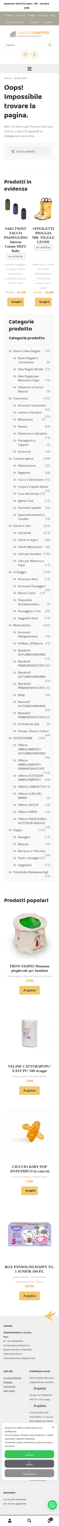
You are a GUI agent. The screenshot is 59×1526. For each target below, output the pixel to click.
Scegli (15, 302)
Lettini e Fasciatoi (30, 412)
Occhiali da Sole (28, 724)
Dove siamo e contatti (15, 22)
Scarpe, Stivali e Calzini (33, 731)
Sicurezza (24, 452)
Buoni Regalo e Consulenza (28, 360)
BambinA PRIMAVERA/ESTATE (31, 663)
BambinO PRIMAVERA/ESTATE (31, 686)
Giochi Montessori (30, 547)
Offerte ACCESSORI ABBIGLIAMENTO (44, 269)
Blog (53, 15)
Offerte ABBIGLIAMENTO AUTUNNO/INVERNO (32, 749)
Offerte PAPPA (27, 812)
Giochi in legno (28, 540)
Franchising (43, 15)
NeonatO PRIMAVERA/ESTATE (31, 715)
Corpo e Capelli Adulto (33, 487)
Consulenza (20, 15)
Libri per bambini (30, 554)
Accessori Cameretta (32, 405)
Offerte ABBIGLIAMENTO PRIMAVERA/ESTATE (31, 764)
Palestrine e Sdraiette (32, 433)
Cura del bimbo (28, 494)
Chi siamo (8, 15)
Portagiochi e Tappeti (27, 443)
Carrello (45, 1518)
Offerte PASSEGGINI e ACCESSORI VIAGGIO (15, 274)
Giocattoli (24, 533)
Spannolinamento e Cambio (38, 976)
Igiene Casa (25, 501)
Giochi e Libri (22, 526)
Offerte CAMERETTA (31, 787)
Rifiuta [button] (29, 1464)
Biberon (23, 844)
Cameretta (20, 398)
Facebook (34, 22)
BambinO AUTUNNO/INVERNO (32, 675)
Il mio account (10, 1521)
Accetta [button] (29, 1455)
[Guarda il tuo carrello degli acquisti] (34, 53)
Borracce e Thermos (31, 851)
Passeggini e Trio (29, 611)
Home (7, 78)
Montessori (25, 419)
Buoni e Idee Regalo (26, 351)
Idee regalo (9, 1390)
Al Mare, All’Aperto (30, 643)
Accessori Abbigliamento (28, 634)
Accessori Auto (28, 579)
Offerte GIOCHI (28, 805)
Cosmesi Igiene (23, 459)
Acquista (29, 990)
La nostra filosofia (12, 1377)
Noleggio (32, 15)
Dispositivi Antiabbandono (28, 602)
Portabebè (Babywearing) (30, 872)
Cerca (29, 1521)
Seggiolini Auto (28, 618)
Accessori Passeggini (15, 264)
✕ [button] (53, 1427)
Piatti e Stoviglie (28, 858)
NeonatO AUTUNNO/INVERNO (32, 704)
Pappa (17, 830)
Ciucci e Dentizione (31, 480)
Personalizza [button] (29, 1474)
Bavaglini (24, 837)
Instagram (48, 22)
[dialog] (29, 1451)
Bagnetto (24, 473)
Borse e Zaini (27, 593)
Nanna (22, 426)
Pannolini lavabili (29, 508)
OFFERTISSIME (15, 283)
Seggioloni (25, 865)
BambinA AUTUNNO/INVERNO (32, 652)
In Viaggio (11, 269)
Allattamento (27, 466)
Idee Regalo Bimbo (30, 369)
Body (21, 695)
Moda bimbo (39, 264)
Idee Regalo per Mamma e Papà (28, 378)
